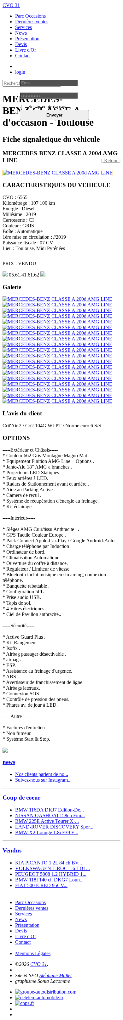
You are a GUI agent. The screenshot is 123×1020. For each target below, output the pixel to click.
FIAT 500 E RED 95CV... (41, 885)
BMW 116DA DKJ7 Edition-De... (49, 809)
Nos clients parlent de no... (41, 774)
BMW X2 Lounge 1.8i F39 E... (46, 832)
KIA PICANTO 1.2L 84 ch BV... (48, 862)
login (20, 72)
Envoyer (54, 115)
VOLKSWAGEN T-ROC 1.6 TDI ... (52, 868)
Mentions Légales (32, 953)
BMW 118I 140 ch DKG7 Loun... (49, 879)
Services (23, 27)
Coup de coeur (21, 797)
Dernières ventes (31, 21)
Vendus (12, 850)
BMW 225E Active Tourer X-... (47, 821)
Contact (23, 55)
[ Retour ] (110, 160)
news (9, 762)
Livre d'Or (25, 50)
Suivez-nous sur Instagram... (43, 780)
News (21, 33)
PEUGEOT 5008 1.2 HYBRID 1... (50, 874)
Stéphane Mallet (55, 975)
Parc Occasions (30, 16)
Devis (21, 44)
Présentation (27, 38)
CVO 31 (11, 5)
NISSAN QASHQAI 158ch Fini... (50, 815)
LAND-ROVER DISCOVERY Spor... (54, 826)
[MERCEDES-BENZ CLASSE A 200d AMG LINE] (58, 172)
